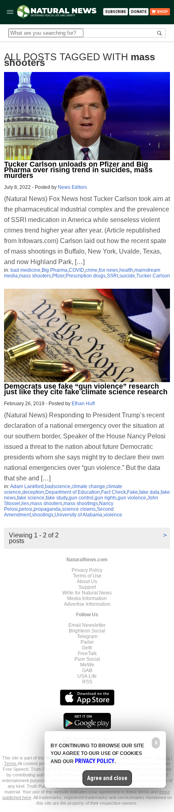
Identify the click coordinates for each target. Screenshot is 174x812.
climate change (88, 486)
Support (87, 587)
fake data (149, 492)
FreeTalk (87, 653)
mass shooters (35, 276)
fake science (31, 498)
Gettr (87, 648)
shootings (42, 515)
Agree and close (107, 778)
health (126, 270)
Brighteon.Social (87, 631)
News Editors (72, 187)
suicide (127, 276)
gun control (81, 498)
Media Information (87, 598)
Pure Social (87, 659)
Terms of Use (87, 576)
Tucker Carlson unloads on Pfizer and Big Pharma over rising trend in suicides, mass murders (78, 170)
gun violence (132, 498)
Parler (87, 642)
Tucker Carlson (153, 276)
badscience (57, 486)
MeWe (87, 665)
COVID (76, 270)
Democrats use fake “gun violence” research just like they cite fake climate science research (86, 389)
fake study (57, 498)
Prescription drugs (86, 276)
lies (25, 503)
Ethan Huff (83, 403)
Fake (132, 492)
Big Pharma (55, 270)
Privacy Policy (87, 570)
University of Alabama (78, 515)
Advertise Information (87, 604)
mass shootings (81, 503)
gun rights (106, 498)
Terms (10, 763)
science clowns (78, 509)
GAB (87, 670)
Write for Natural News (87, 593)
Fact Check (113, 492)
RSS (87, 682)
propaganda (47, 509)
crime (91, 270)
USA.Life (87, 676)
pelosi (25, 509)
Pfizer (58, 276)
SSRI (112, 276)
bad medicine (25, 270)
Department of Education (72, 492)
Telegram (87, 636)
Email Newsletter (87, 625)
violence (113, 515)
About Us (87, 581)
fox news (108, 270)
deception (33, 492)
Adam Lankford (27, 486)
